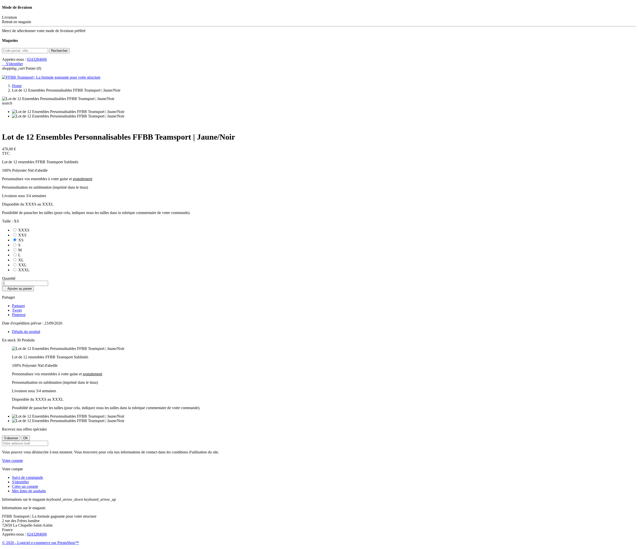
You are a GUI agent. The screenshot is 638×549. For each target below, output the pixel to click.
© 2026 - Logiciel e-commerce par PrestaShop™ (40, 543)
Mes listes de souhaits (29, 491)
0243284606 (37, 59)
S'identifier (20, 482)
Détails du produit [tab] (26, 331)
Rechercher (59, 51)
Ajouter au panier (18, 288)
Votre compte (12, 460)
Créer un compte (25, 486)
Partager (18, 306)
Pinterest (18, 315)
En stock (9, 340)
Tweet (17, 310)
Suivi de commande (27, 477)
